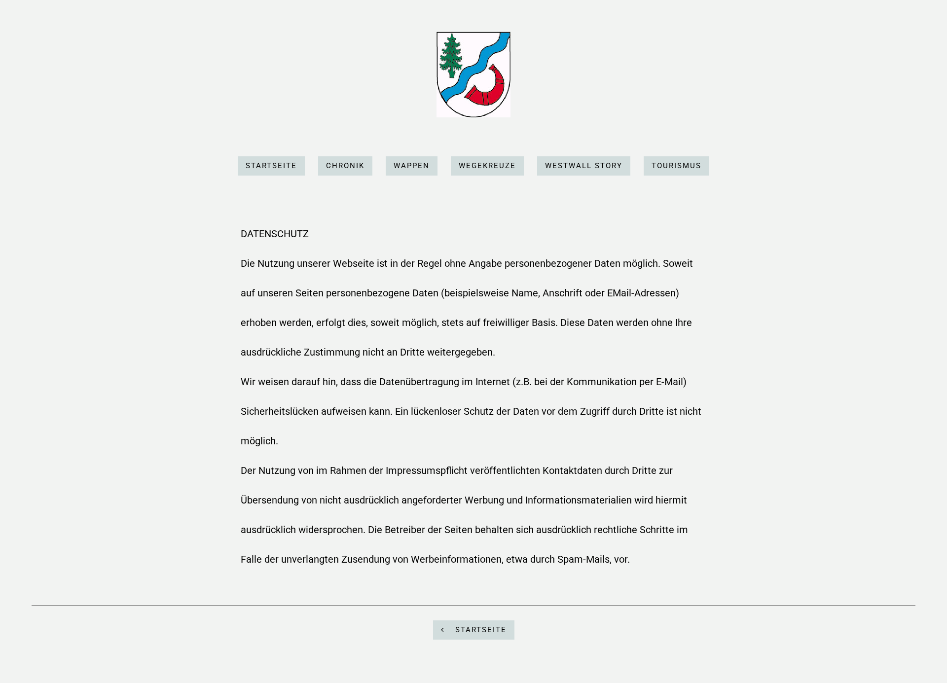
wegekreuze (487, 165)
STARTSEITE (479, 629)
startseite (271, 165)
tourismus (676, 165)
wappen (412, 165)
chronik (345, 165)
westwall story (583, 165)
